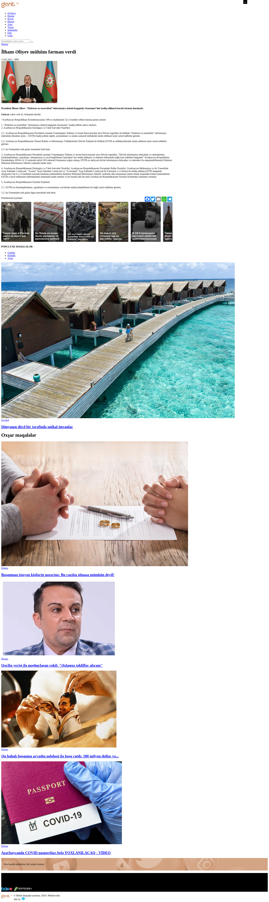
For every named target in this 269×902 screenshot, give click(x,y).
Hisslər (10, 16)
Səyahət (5, 420)
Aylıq (10, 258)
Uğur (10, 35)
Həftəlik (11, 255)
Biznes (10, 21)
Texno (10, 27)
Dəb (9, 32)
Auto (9, 24)
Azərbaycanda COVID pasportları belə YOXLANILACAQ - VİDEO (56, 853)
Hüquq (4, 44)
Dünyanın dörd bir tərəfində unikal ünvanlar (37, 427)
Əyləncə (11, 13)
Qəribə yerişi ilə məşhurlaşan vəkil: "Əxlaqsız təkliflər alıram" (52, 665)
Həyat (10, 18)
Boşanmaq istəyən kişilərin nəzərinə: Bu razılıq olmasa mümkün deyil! (57, 575)
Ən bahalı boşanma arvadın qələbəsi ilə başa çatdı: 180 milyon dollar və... (60, 756)
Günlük (11, 252)
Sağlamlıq (12, 30)
